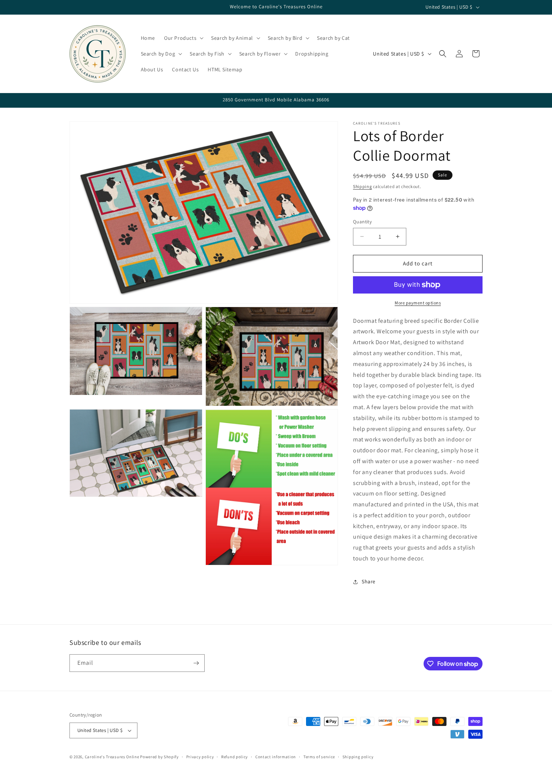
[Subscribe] (196, 663)
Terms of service (319, 756)
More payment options (418, 303)
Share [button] (369, 581)
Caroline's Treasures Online (112, 756)
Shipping (362, 186)
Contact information (275, 756)
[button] (183, 38)
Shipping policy (358, 756)
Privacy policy (200, 756)
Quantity (362, 221)
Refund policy (234, 756)
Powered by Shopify (159, 756)
